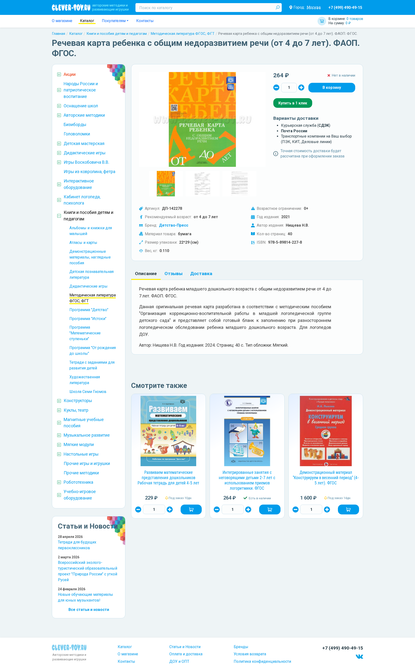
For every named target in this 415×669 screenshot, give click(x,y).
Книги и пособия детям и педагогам (116, 33)
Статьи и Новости (185, 647)
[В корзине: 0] (331, 87)
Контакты (145, 20)
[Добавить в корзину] (191, 509)
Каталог (87, 20)
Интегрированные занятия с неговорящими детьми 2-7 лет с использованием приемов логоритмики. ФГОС (247, 480)
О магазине (62, 20)
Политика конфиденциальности (262, 661)
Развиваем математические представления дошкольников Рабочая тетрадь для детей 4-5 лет (168, 477)
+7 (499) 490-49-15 (345, 7)
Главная (58, 33)
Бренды (241, 647)
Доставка (201, 273)
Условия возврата (250, 654)
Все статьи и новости (88, 609)
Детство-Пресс (173, 225)
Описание (146, 273)
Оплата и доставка (185, 654)
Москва (314, 7)
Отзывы (174, 273)
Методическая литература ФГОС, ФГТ (182, 33)
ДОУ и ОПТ (179, 661)
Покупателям (114, 20)
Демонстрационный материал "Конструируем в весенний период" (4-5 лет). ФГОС (326, 477)
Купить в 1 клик (292, 103)
